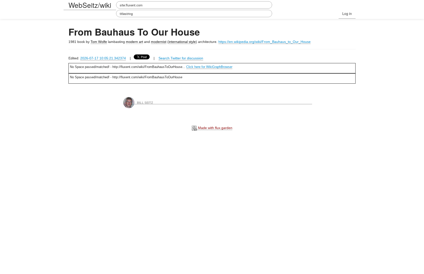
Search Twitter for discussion (181, 58)
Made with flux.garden (214, 128)
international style (182, 42)
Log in (347, 13)
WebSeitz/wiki (89, 5)
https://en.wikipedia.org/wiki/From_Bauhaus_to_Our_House (264, 42)
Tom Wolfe (99, 42)
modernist (158, 42)
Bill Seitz (145, 102)
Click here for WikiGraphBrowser (209, 67)
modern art (134, 42)
